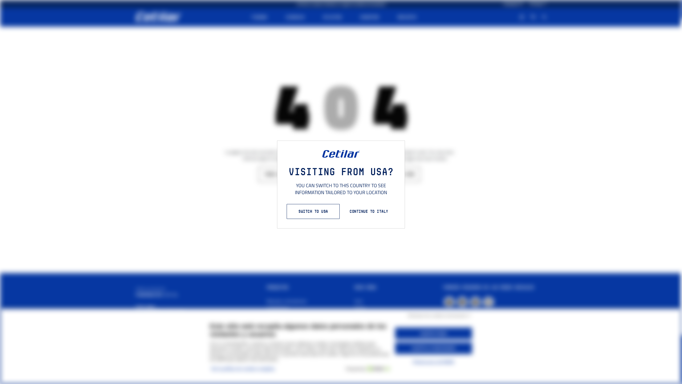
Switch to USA (313, 211)
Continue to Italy (369, 211)
